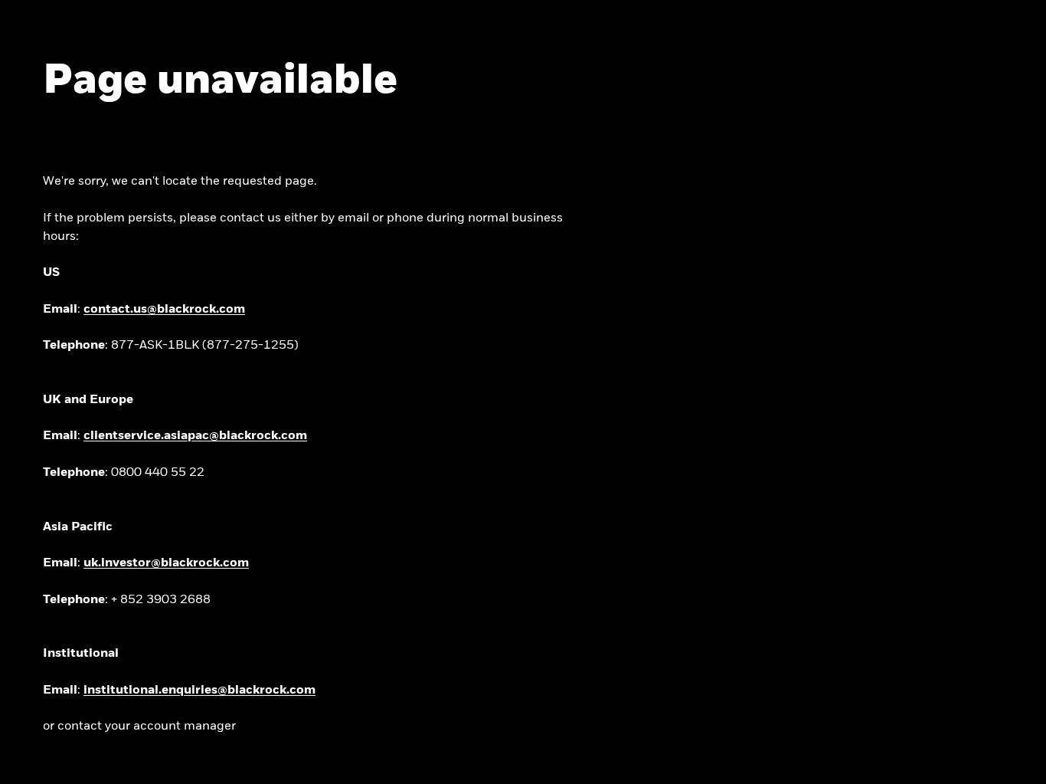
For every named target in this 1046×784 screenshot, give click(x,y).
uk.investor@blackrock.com (166, 563)
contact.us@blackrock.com (164, 309)
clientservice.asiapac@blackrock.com (195, 436)
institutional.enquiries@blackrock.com (199, 690)
